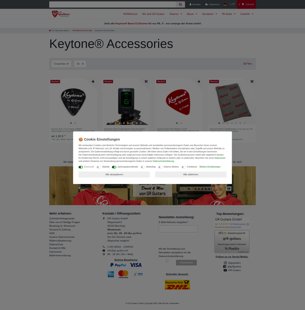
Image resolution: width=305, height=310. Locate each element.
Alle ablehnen (190, 174)
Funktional (192, 167)
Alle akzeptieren (114, 174)
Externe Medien (171, 167)
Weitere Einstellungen (210, 167)
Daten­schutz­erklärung (163, 161)
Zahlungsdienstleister (128, 167)
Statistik (105, 167)
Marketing (151, 167)
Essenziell (89, 167)
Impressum (220, 158)
